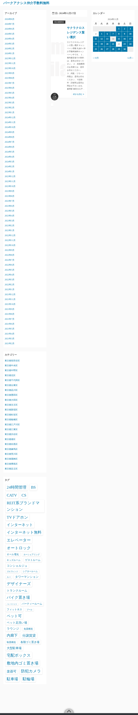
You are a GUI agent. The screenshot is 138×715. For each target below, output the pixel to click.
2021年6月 (9, 324)
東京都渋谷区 (11, 434)
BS (33, 487)
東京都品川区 (11, 390)
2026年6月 (9, 29)
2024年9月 (9, 132)
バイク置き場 (18, 597)
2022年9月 (9, 250)
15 (119, 39)
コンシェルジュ (17, 565)
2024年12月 (10, 117)
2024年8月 (9, 137)
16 (124, 39)
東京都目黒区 (11, 444)
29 (119, 49)
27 (107, 49)
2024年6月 (9, 147)
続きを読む (78, 94)
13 (107, 39)
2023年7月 (9, 201)
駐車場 (12, 679)
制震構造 (11, 642)
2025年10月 (10, 68)
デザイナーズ (19, 584)
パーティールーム (32, 603)
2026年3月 (9, 44)
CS (24, 495)
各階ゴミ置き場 (29, 642)
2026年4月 (9, 39)
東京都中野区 (11, 370)
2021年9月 (9, 309)
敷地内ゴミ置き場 (22, 663)
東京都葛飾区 (11, 459)
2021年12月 (10, 294)
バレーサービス (12, 604)
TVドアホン (17, 517)
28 (113, 49)
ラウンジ (13, 628)
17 (130, 39)
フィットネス (14, 609)
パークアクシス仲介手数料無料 (26, 3)
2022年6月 (9, 265)
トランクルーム (17, 590)
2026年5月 (9, 34)
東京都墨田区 (59, 22)
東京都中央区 (11, 365)
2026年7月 (9, 24)
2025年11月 (10, 63)
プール (29, 610)
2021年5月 (9, 329)
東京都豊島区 (11, 464)
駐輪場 (28, 679)
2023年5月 (9, 211)
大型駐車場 (14, 648)
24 (130, 44)
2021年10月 (10, 304)
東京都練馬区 (11, 449)
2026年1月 (9, 53)
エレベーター (19, 540)
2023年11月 (10, 181)
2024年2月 (9, 166)
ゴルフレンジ (12, 571)
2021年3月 (9, 338)
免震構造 (28, 629)
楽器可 (11, 671)
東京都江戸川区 (12, 424)
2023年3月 (9, 221)
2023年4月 (9, 216)
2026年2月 (9, 48)
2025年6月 (9, 88)
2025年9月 (9, 73)
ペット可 (14, 616)
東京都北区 (10, 375)
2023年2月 (9, 225)
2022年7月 (9, 260)
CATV (12, 495)
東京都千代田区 (12, 380)
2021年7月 (9, 319)
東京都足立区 (11, 469)
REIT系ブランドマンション (23, 506)
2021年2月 (9, 343)
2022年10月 (10, 245)
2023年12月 (10, 176)
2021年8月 (9, 314)
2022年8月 (9, 255)
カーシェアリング (31, 554)
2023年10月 (10, 186)
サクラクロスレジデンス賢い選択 (76, 32)
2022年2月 (9, 284)
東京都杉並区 (11, 414)
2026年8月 (9, 19)
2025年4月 (9, 98)
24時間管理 (16, 487)
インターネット (20, 525)
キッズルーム (13, 560)
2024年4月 (9, 157)
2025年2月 (9, 107)
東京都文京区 (11, 405)
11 (96, 39)
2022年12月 (10, 235)
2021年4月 (9, 334)
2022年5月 (9, 270)
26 (102, 49)
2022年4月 (9, 275)
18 (96, 44)
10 (130, 34)
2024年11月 (10, 122)
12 (102, 39)
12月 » (130, 58)
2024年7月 (9, 142)
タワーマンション (27, 576)
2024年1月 (9, 171)
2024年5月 (9, 152)
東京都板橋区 (11, 419)
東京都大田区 (11, 400)
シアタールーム (30, 571)
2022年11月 (10, 240)
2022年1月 (9, 289)
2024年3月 (9, 161)
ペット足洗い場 (17, 622)
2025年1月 (9, 112)
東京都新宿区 (11, 409)
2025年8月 (9, 78)
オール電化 (13, 554)
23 (124, 44)
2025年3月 (9, 102)
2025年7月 (9, 83)
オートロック (19, 548)
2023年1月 (9, 230)
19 (102, 44)
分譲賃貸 (29, 635)
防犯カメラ (31, 671)
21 (113, 44)
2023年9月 (9, 191)
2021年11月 (10, 299)
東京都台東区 (11, 385)
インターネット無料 (24, 532)
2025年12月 (10, 58)
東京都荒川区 (11, 454)
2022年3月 (9, 279)
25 (96, 49)
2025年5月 (9, 93)
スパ (9, 577)
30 (124, 49)
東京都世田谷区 (12, 360)
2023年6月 (9, 206)
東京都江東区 (11, 429)
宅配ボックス (19, 655)
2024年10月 (10, 127)
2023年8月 (9, 196)
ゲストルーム (32, 560)
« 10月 (96, 58)
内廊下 (12, 635)
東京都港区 (10, 439)
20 (107, 44)
